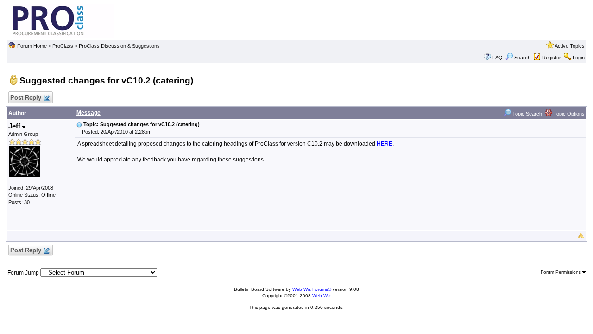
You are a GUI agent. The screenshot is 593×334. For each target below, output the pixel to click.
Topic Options (568, 113)
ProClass (62, 46)
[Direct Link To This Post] (79, 124)
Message (88, 112)
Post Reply (25, 97)
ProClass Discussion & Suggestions (119, 46)
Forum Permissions (561, 272)
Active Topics (570, 46)
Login (579, 57)
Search (522, 57)
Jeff (15, 126)
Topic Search (526, 113)
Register (551, 57)
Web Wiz (321, 295)
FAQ (497, 57)
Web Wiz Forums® (311, 289)
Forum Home (32, 46)
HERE (384, 144)
